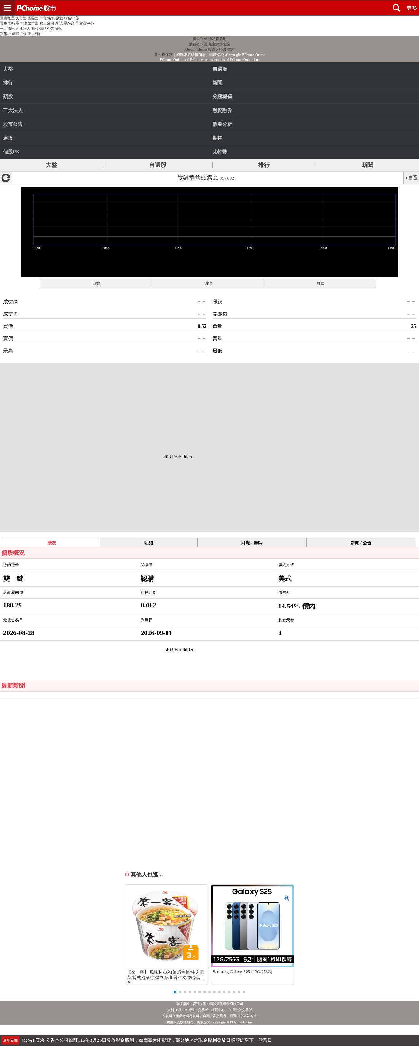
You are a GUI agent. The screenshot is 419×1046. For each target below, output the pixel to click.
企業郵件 (35, 34)
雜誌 (59, 23)
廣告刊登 (200, 39)
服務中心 (71, 18)
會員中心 (86, 23)
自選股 (158, 165)
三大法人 (13, 110)
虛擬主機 (19, 34)
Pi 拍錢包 (47, 18)
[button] (175, 992)
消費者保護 (198, 44)
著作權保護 (163, 55)
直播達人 (23, 28)
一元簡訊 (7, 28)
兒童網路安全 (219, 44)
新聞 (367, 165)
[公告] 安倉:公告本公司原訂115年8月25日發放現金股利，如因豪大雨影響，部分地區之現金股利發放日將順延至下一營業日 (147, 1040)
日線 (96, 283)
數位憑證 (38, 28)
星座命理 (70, 23)
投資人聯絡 (217, 49)
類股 (8, 96)
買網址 (5, 34)
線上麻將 (47, 23)
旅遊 (59, 18)
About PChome (195, 49)
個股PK (11, 151)
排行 (8, 82)
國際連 (33, 18)
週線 (208, 283)
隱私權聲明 (217, 39)
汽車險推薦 (29, 23)
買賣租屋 (7, 18)
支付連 (21, 18)
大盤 (8, 68)
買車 (3, 23)
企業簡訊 (54, 28)
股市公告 (13, 124)
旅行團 (13, 23)
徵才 (231, 49)
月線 (320, 283)
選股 (8, 137)
